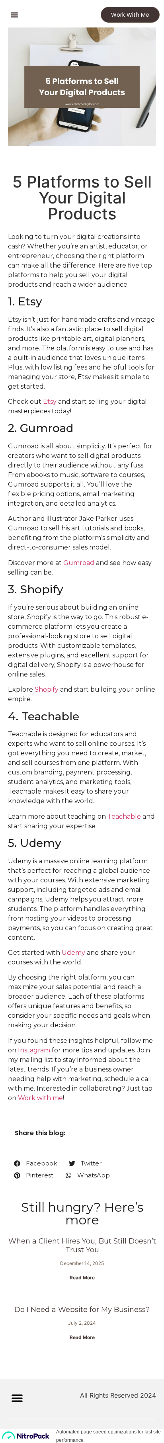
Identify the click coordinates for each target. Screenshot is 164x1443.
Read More (82, 1278)
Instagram (34, 1050)
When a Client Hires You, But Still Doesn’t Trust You (82, 1245)
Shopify (47, 689)
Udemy (73, 952)
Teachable (124, 816)
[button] (14, 15)
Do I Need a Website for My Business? (82, 1309)
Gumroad (78, 563)
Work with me (40, 1098)
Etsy (50, 401)
